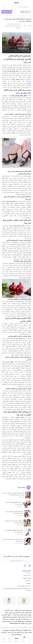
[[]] (25, 565)
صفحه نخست (27, 575)
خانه (30, 26)
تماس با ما (28, 581)
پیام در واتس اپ (14, 561)
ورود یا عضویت (27, 578)
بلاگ (25, 26)
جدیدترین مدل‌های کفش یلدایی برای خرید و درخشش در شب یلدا (12, 26)
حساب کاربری (24, 12)
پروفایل (28, 583)
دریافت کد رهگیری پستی (24, 586)
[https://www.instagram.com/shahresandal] (30, 565)
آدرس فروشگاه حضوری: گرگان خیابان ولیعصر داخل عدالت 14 (17, 590)
